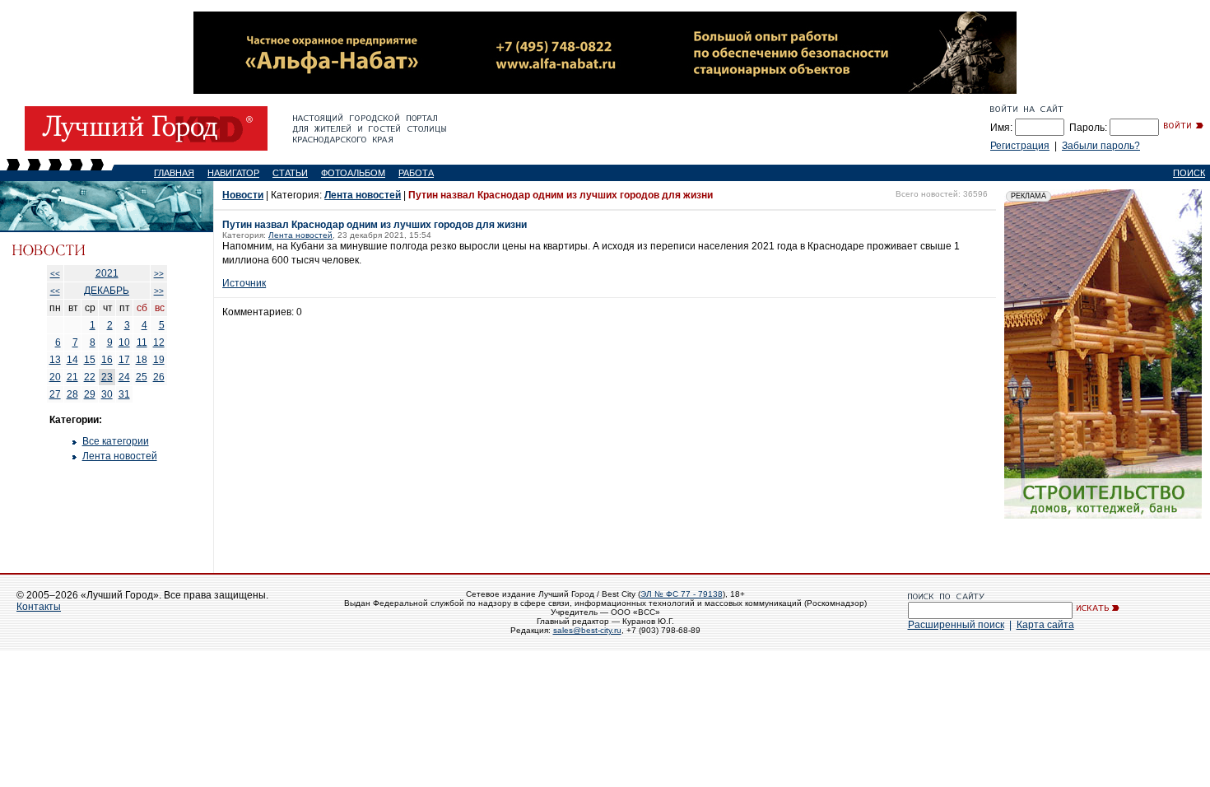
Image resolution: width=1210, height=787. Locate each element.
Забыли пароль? (1101, 145)
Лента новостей (119, 456)
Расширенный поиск (956, 625)
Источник (244, 283)
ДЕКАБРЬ (106, 290)
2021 (107, 273)
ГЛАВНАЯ (174, 173)
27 (55, 394)
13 (55, 360)
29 (89, 394)
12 (159, 342)
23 (107, 377)
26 (159, 377)
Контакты (38, 606)
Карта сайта (1045, 625)
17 (124, 360)
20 (55, 377)
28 (72, 394)
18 (141, 360)
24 (124, 377)
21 (72, 377)
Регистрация (1019, 145)
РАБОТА (416, 173)
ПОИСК (1189, 173)
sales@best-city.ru (587, 630)
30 (107, 394)
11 (142, 342)
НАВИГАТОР (233, 173)
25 (141, 377)
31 (124, 394)
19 (159, 360)
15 (89, 360)
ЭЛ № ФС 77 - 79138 (681, 593)
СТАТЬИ (290, 173)
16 (107, 360)
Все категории (115, 441)
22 (89, 377)
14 (72, 360)
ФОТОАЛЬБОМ (353, 173)
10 (124, 342)
